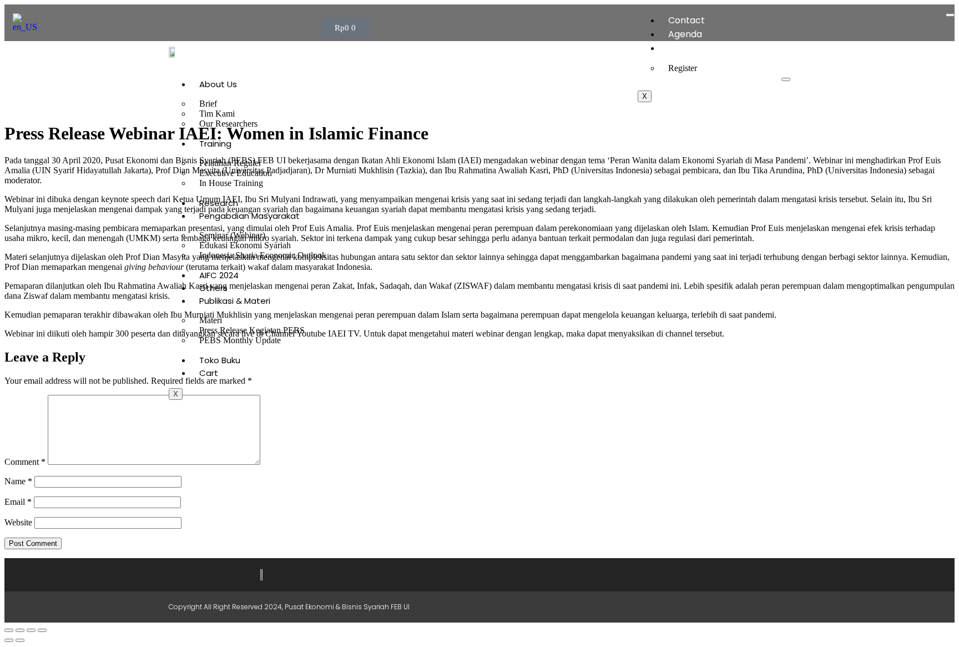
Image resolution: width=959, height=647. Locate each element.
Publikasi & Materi (234, 301)
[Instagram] (701, 607)
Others (213, 288)
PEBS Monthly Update (240, 340)
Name (18, 481)
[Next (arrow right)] (20, 640)
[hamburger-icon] (950, 15)
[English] (28, 27)
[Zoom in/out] (8, 630)
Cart (208, 373)
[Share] (31, 630)
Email (18, 501)
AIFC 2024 (219, 275)
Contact (686, 20)
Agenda (685, 34)
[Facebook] (678, 607)
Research (218, 203)
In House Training (231, 183)
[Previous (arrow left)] (8, 640)
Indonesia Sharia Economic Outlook (262, 255)
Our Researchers (228, 123)
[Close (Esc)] (42, 630)
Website (18, 522)
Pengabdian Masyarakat (249, 216)
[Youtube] (724, 607)
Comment (25, 462)
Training (215, 143)
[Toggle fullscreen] (20, 630)
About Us (218, 84)
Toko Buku (219, 360)
